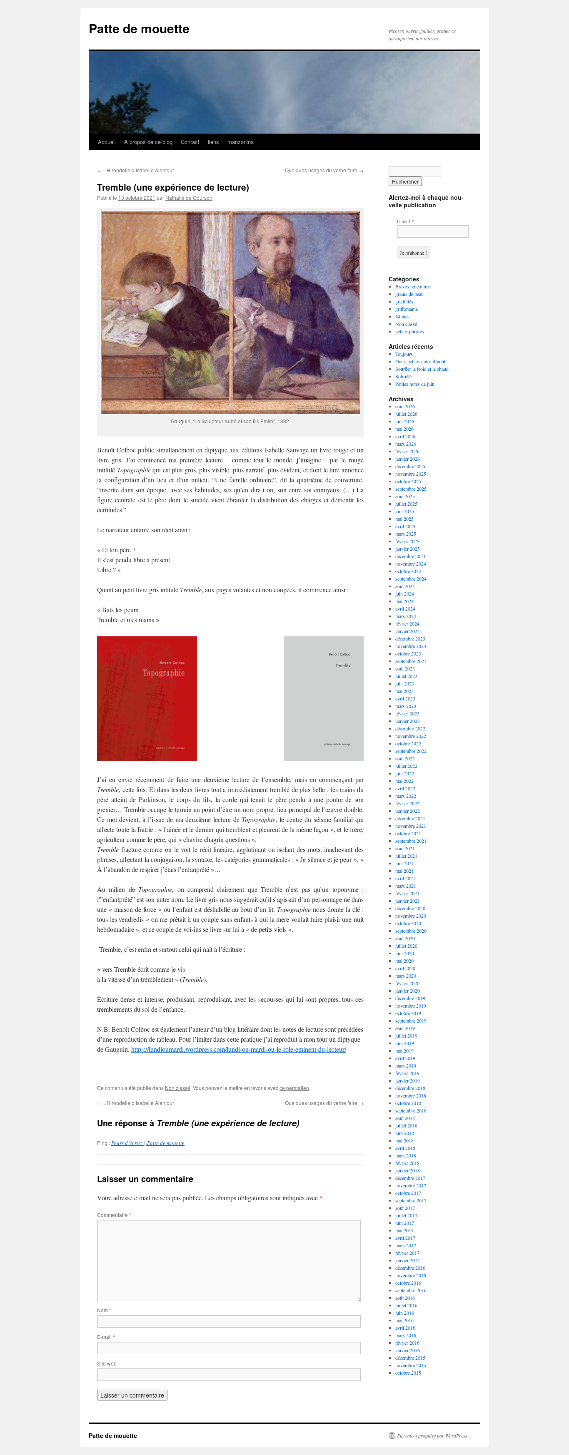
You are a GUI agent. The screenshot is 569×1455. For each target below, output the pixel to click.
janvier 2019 (407, 1080)
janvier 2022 (407, 810)
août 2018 (405, 1118)
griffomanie (406, 308)
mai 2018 (404, 1140)
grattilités (404, 301)
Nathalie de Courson (188, 197)
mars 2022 (405, 795)
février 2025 (407, 541)
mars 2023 (405, 706)
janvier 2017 (407, 1260)
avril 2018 (405, 1148)
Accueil (107, 142)
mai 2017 (404, 1230)
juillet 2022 (406, 765)
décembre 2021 (410, 818)
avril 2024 (405, 608)
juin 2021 (404, 863)
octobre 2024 (408, 571)
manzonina (240, 142)
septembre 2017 (411, 1200)
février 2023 (407, 713)
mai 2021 (404, 870)
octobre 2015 (408, 1372)
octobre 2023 (408, 653)
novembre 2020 (410, 915)
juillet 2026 (406, 413)
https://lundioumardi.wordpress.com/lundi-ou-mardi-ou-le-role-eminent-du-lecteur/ (238, 1049)
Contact (190, 142)
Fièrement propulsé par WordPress (432, 1435)
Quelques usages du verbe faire (324, 170)
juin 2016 (404, 1312)
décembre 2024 (410, 556)
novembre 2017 (410, 1185)
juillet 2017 (406, 1215)
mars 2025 (405, 533)
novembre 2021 (410, 825)
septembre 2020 (411, 930)
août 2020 (405, 938)
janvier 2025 (407, 548)
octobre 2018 (408, 1103)
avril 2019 (405, 1058)
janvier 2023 (407, 721)
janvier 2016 (407, 1350)
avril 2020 (405, 968)
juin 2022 (404, 773)
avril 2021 (405, 878)
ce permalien (294, 1087)
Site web (107, 1363)
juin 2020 (404, 953)
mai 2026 (404, 428)
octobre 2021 (408, 833)
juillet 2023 (406, 676)
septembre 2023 (411, 661)
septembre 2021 (411, 840)
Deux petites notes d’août (420, 361)
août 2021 (405, 848)
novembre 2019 (410, 1005)
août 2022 (405, 758)
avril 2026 (405, 436)
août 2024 (405, 586)
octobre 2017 (408, 1192)
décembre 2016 (410, 1267)
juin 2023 (404, 683)
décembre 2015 (410, 1357)
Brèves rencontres (413, 286)
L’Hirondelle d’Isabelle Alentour (135, 170)
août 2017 (405, 1207)
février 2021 (407, 893)
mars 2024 (405, 616)
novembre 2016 (410, 1275)
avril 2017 (405, 1237)
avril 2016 (405, 1327)
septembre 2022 (411, 750)
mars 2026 (405, 443)
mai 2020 (404, 960)
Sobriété (403, 376)
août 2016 (405, 1297)
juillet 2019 (406, 1035)
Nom (104, 1309)
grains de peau (409, 294)
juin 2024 (404, 593)
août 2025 (405, 496)
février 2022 (407, 803)
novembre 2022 (410, 735)
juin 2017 (404, 1222)
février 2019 (407, 1073)
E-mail (106, 1336)
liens (213, 142)
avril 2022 (405, 788)
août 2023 (405, 668)
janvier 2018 (407, 1170)
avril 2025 (405, 526)
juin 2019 (404, 1043)
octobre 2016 (408, 1282)
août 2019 (405, 1028)
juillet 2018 (406, 1125)
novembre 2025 (410, 473)
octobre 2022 (408, 743)
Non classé (177, 1087)
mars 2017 (405, 1245)
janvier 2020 (407, 990)
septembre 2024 (411, 578)
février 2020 (407, 983)
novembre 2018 (410, 1095)
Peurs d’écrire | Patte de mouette (148, 1143)
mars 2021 (405, 885)
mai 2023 (404, 691)
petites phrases (409, 331)
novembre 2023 (410, 646)
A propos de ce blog (148, 142)
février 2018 (407, 1163)
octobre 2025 (408, 481)
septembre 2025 (411, 488)
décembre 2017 (410, 1177)
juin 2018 (404, 1133)
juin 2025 (404, 511)
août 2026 (405, 406)
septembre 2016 (411, 1290)
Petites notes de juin (414, 383)
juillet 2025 (406, 503)
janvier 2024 (407, 631)
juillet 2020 (406, 945)
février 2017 (407, 1252)
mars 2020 (405, 975)
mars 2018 (405, 1155)
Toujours (404, 353)
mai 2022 (404, 780)
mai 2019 (404, 1050)
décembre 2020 (410, 908)
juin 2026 (404, 421)
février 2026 (407, 451)
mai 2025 (404, 518)
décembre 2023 (410, 638)
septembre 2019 (411, 1020)
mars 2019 (405, 1065)
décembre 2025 (410, 466)
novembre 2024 (410, 563)
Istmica (402, 316)
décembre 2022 (410, 728)
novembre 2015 (410, 1365)
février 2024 (407, 623)
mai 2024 (404, 601)
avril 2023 (405, 698)
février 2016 (407, 1342)
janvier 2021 (407, 900)
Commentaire (114, 1214)
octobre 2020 (408, 923)
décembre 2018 (410, 1088)
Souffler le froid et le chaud (422, 368)
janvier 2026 (407, 458)
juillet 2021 (406, 855)
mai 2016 (404, 1320)
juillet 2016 (406, 1305)
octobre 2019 (408, 1013)
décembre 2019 (410, 998)
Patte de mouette (139, 28)
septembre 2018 (411, 1110)
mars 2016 (405, 1335)
